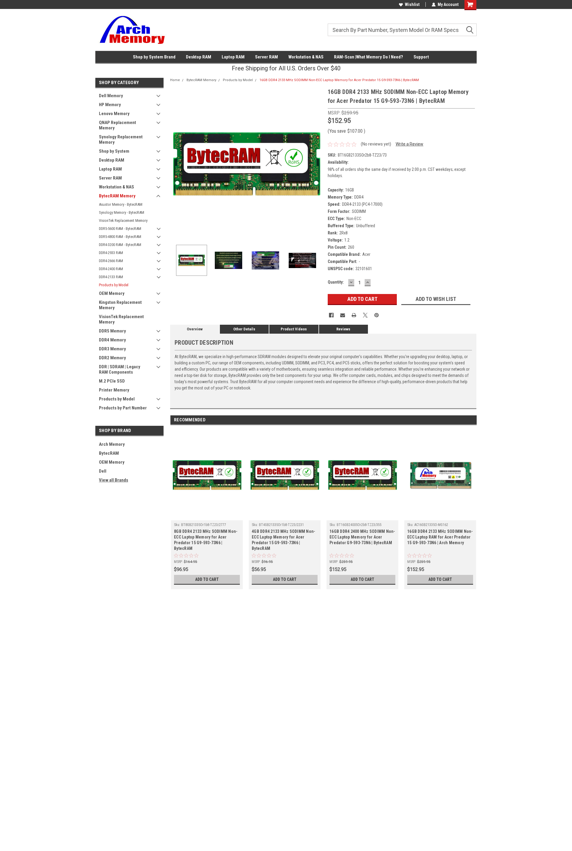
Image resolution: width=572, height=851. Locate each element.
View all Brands (113, 480)
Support (421, 57)
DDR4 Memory (112, 340)
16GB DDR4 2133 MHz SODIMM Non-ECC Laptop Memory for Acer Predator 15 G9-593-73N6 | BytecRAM (339, 80)
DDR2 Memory (112, 357)
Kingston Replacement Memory (120, 305)
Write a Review (409, 144)
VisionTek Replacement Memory (123, 220)
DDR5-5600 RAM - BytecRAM (120, 228)
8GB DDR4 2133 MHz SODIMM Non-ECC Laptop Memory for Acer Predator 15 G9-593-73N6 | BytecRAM (205, 540)
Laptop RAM (233, 57)
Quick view (207, 515)
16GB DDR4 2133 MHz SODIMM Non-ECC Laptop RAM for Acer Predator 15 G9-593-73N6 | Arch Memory (440, 537)
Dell (102, 471)
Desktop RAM (198, 57)
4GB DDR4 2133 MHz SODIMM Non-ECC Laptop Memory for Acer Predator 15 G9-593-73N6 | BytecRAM (283, 540)
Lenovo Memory (114, 113)
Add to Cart (207, 579)
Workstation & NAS (306, 57)
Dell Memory (111, 95)
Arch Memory (112, 444)
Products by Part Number (123, 408)
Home (175, 80)
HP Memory (110, 104)
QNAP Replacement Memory (117, 125)
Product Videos (294, 329)
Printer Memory (114, 390)
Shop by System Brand (154, 57)
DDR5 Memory (112, 331)
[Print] (354, 315)
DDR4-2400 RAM (111, 269)
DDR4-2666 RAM (111, 261)
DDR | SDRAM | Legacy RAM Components (119, 369)
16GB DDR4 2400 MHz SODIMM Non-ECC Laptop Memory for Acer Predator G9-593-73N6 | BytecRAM (362, 537)
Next (317, 164)
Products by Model (113, 285)
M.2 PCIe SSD (112, 381)
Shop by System (114, 151)
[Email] (342, 315)
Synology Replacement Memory (121, 139)
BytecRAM (109, 453)
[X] (365, 315)
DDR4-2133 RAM (111, 277)
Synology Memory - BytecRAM (121, 212)
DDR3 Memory (112, 349)
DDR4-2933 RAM (111, 252)
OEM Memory (112, 293)
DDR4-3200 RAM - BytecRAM (120, 244)
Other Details (244, 329)
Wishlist (412, 4)
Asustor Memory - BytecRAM (120, 204)
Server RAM (266, 57)
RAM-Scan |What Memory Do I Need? (368, 57)
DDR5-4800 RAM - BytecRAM (120, 236)
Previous (176, 164)
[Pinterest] (376, 315)
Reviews (343, 329)
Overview (195, 329)
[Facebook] (331, 315)
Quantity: (336, 282)
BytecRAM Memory (117, 196)
